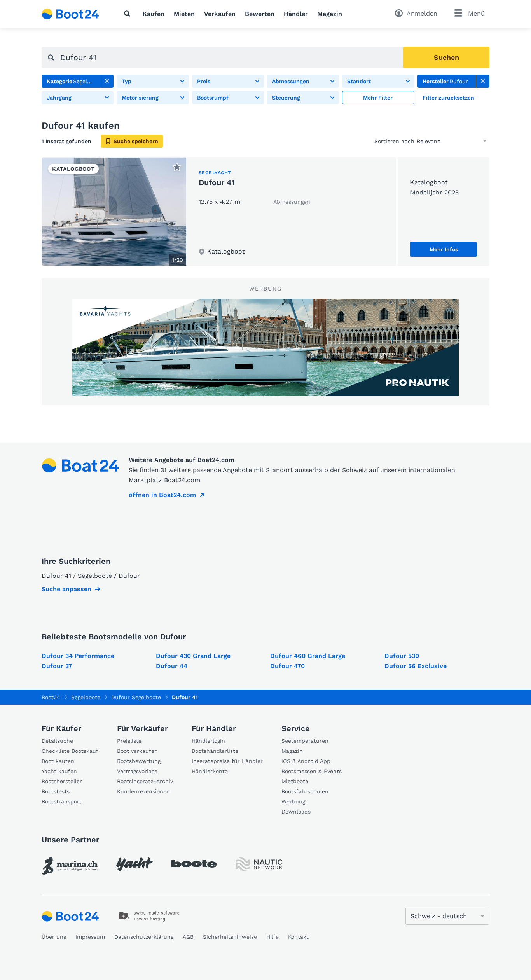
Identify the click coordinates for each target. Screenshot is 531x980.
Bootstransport (62, 801)
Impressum (90, 937)
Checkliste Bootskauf (70, 751)
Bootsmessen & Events (311, 771)
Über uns (54, 937)
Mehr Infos (444, 249)
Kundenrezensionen (143, 791)
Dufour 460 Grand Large (307, 656)
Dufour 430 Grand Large (193, 656)
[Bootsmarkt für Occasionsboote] (70, 14)
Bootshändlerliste (215, 751)
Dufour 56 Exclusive (415, 666)
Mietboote (294, 781)
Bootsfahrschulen (304, 791)
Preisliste (129, 741)
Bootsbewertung (139, 761)
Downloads (296, 811)
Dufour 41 (217, 182)
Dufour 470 (287, 666)
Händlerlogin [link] (208, 741)
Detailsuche (57, 741)
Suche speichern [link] (136, 141)
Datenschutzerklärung (143, 937)
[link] (107, 81)
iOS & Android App (305, 761)
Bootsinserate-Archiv (145, 781)
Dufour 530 (401, 656)
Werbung (293, 801)
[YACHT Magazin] (134, 864)
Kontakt (298, 937)
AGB (188, 937)
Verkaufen (220, 14)
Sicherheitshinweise (230, 937)
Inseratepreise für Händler (227, 761)
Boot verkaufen (137, 751)
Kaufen (153, 14)
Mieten (184, 14)
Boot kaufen (58, 761)
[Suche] (128, 14)
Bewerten (259, 14)
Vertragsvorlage (137, 771)
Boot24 (51, 697)
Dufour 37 (57, 666)
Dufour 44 (171, 666)
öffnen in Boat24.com (162, 495)
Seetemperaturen (304, 741)
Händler (296, 14)
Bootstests (56, 791)
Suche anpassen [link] (66, 589)
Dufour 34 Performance (78, 656)
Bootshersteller (62, 781)
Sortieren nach (394, 141)
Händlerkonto (210, 771)
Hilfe (272, 937)
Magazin (329, 14)
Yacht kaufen (59, 771)
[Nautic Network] (259, 864)
